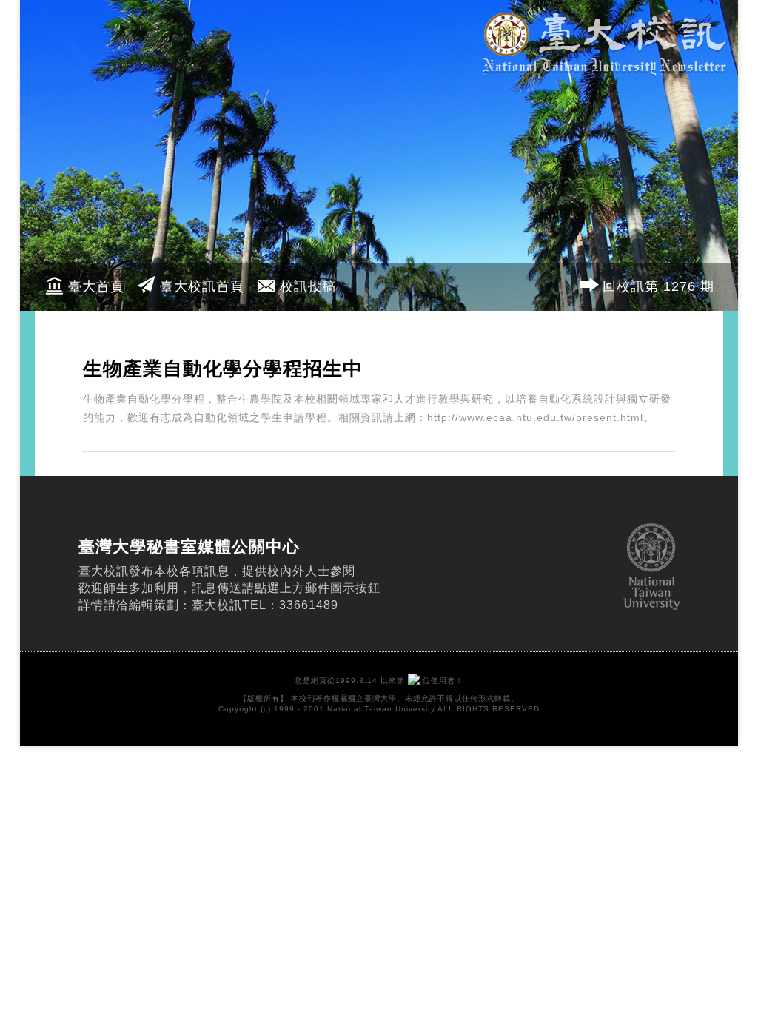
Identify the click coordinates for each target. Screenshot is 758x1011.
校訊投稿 (308, 286)
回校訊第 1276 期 (658, 286)
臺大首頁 (96, 286)
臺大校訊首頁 (202, 286)
